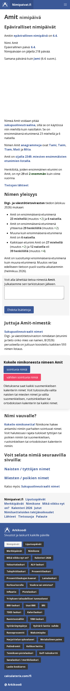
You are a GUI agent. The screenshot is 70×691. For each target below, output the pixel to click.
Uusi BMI (31, 605)
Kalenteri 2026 (21, 508)
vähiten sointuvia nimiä (22, 377)
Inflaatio (11, 591)
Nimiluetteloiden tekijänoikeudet (29, 512)
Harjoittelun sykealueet (20, 639)
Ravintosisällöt (15, 619)
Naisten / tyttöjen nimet (27, 469)
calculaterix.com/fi (17, 676)
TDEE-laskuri (14, 612)
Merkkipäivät (14, 504)
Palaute (41, 516)
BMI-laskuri (13, 605)
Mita (27, 149)
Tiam (8, 149)
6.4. (55, 36)
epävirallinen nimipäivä (31, 36)
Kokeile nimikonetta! (19, 424)
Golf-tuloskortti (48, 653)
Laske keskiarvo (16, 666)
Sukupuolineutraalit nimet (23, 332)
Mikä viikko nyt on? (18, 557)
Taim (62, 145)
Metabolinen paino (51, 639)
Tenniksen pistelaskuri (20, 653)
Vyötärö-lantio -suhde (46, 625)
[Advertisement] (35, 88)
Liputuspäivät (35, 499)
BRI (43, 605)
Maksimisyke (38, 632)
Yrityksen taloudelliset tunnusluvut (27, 598)
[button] (65, 4)
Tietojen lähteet (16, 185)
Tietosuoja (26, 516)
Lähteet (10, 516)
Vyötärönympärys (17, 625)
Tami (53, 145)
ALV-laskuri (37, 564)
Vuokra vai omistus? (41, 585)
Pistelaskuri (29, 591)
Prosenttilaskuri (41, 571)
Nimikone (33, 504)
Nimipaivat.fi (21, 5)
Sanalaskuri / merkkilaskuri (23, 659)
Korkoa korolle (15, 585)
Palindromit (13, 646)
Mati (16, 149)
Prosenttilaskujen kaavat (21, 578)
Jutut (38, 508)
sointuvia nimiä (17, 369)
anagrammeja (31, 145)
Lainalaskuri (49, 578)
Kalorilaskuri (34, 612)
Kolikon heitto (34, 646)
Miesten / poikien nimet (26, 477)
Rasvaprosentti (15, 632)
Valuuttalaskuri (16, 564)
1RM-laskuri (37, 619)
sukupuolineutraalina (19, 125)
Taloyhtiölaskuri (16, 571)
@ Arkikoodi (13, 685)
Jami (37, 59)
